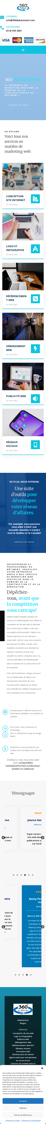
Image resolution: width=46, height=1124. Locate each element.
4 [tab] (25, 875)
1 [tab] (13, 875)
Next (42, 837)
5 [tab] (28, 875)
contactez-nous (19, 105)
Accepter (23, 1101)
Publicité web (23, 1039)
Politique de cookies (12, 1120)
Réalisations (23, 1020)
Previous (2, 837)
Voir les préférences (23, 1115)
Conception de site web (23, 1033)
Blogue (23, 1023)
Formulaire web (23, 1051)
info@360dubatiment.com (20, 20)
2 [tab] (17, 875)
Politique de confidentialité (31, 1120)
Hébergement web (23, 1042)
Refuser (23, 1108)
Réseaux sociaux (23, 1048)
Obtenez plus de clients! (23, 1054)
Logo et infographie (23, 1036)
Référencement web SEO (23, 1045)
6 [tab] (32, 875)
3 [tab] (21, 875)
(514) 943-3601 (14, 30)
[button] (42, 1068)
